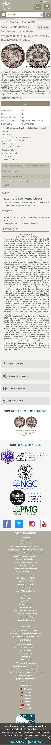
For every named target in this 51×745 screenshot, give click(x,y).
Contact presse (25, 653)
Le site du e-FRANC (25, 578)
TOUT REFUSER (35, 742)
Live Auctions (25, 543)
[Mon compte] (47, 10)
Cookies (25, 682)
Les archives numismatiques (25, 569)
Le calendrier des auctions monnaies (25, 634)
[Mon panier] (37, 10)
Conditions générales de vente (25, 666)
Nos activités (25, 650)
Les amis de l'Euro (25, 587)
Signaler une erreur (16, 363)
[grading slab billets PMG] (25, 511)
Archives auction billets (25, 559)
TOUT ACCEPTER (18, 742)
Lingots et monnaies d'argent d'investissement (25, 553)
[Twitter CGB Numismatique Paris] (19, 524)
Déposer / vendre (15, 400)
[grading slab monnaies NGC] (25, 485)
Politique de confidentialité (25, 679)
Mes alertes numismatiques (25, 610)
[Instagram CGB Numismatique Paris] (32, 524)
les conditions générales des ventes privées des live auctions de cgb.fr (25, 81)
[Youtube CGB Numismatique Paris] (44, 524)
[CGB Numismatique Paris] (6, 10)
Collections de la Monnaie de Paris (25, 546)
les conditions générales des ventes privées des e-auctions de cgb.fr (25, 80)
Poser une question (17, 388)
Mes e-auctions (25, 604)
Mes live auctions (25, 607)
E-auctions (25, 540)
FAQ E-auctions (25, 660)
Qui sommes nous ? (25, 644)
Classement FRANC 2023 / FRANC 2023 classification (24, 182)
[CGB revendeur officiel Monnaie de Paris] (25, 498)
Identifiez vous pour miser (36, 73)
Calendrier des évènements (25, 562)
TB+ (25, 103)
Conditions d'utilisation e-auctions (25, 669)
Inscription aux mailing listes (25, 614)
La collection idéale (25, 581)
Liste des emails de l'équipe (25, 647)
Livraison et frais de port (26, 617)
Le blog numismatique (25, 572)
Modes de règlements (25, 620)
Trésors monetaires (26, 565)
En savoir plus (26, 738)
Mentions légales (26, 675)
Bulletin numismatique (25, 575)
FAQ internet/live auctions (25, 663)
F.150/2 (5, 185)
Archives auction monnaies (25, 556)
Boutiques (25, 537)
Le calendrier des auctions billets (25, 637)
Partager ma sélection (18, 376)
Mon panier (25, 601)
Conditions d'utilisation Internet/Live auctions (25, 672)
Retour (45, 27)
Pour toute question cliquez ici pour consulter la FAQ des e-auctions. (25, 94)
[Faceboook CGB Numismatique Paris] (7, 524)
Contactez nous (25, 595)
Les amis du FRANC (25, 584)
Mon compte (25, 598)
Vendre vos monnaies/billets (25, 630)
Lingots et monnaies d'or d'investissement (25, 550)
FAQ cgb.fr (25, 657)
